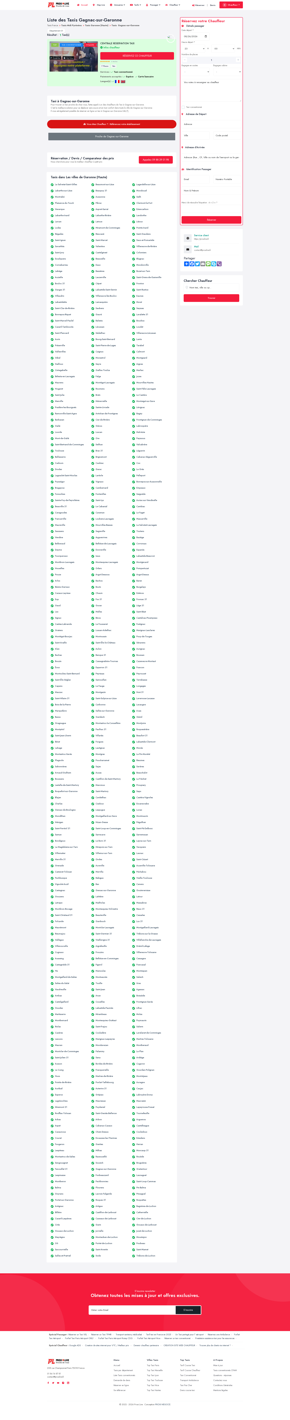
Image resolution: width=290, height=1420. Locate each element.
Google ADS (75, 1345)
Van (113, 66)
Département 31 (56, 30)
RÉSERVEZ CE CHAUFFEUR (137, 56)
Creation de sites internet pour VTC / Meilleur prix (107, 1345)
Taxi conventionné (194, 107)
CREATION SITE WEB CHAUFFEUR (179, 1345)
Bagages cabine (220, 65)
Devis (213, 5)
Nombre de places (190, 54)
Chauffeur (173, 4)
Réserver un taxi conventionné (177, 1338)
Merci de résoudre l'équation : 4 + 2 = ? (199, 202)
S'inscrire (188, 1310)
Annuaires (118, 4)
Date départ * (188, 30)
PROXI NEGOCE (162, 1404)
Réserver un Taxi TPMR (101, 1334)
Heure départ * (188, 42)
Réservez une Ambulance (219, 1334)
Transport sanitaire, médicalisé (129, 1334)
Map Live (100, 4)
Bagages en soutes (190, 65)
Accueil (84, 4)
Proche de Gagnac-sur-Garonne (112, 136)
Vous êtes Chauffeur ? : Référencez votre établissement (113, 124)
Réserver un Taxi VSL (78, 1334)
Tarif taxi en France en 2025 (158, 1334)
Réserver (199, 5)
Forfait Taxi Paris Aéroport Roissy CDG (115, 1338)
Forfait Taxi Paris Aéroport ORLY (79, 1338)
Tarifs (136, 4)
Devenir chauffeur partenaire (146, 1345)
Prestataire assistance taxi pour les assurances (214, 1338)
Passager (154, 4)
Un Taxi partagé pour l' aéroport (189, 1334)
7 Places (105, 66)
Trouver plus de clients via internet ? (215, 1345)
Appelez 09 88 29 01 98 (156, 159)
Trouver (211, 297)
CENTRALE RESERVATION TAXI (117, 45)
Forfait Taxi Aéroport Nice (148, 1338)
